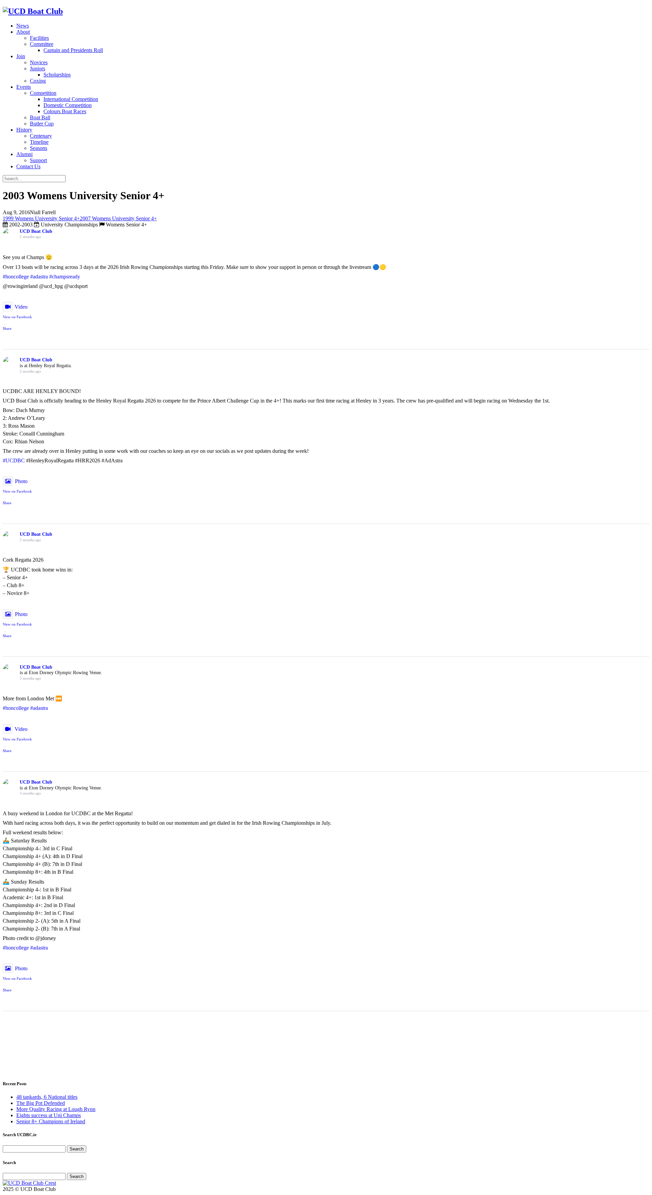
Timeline (39, 142)
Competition (43, 93)
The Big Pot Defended (40, 1103)
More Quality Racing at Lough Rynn (55, 1109)
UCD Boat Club (36, 231)
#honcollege (16, 276)
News (22, 26)
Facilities (39, 38)
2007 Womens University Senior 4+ (118, 218)
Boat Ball (40, 117)
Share (7, 328)
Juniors (37, 68)
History (24, 130)
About (23, 32)
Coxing (38, 81)
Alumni (24, 154)
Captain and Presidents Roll (73, 50)
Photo (21, 481)
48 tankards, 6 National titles (46, 1097)
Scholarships (57, 75)
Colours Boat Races (64, 111)
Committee (41, 44)
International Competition (70, 99)
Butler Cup (42, 123)
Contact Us (28, 166)
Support (38, 160)
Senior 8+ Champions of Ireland (50, 1121)
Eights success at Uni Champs (48, 1115)
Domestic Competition (67, 105)
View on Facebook (17, 317)
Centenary (41, 136)
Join (20, 56)
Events (23, 87)
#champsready (64, 276)
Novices (39, 62)
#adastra (39, 276)
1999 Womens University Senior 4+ (41, 218)
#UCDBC (14, 460)
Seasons (38, 148)
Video (21, 307)
